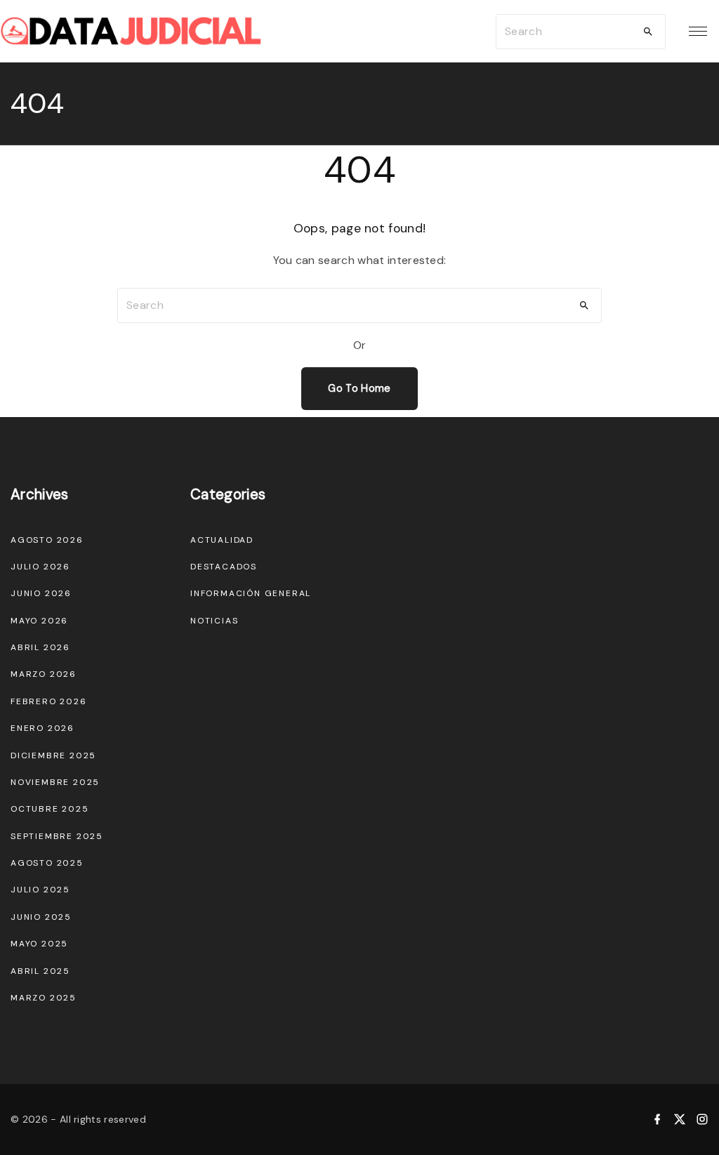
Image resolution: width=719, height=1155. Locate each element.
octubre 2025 (50, 808)
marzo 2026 (44, 674)
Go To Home (359, 388)
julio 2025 (40, 889)
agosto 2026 (47, 540)
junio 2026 (41, 593)
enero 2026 (42, 728)
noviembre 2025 (55, 782)
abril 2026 (40, 647)
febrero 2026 (49, 701)
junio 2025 (41, 917)
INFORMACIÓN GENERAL (250, 593)
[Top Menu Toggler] (697, 31)
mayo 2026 (39, 620)
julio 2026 (40, 566)
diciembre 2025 (53, 755)
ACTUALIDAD (221, 540)
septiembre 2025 (57, 836)
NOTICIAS (214, 620)
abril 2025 (40, 971)
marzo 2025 (44, 997)
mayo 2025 (39, 943)
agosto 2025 (47, 863)
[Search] (648, 31)
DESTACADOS (223, 566)
